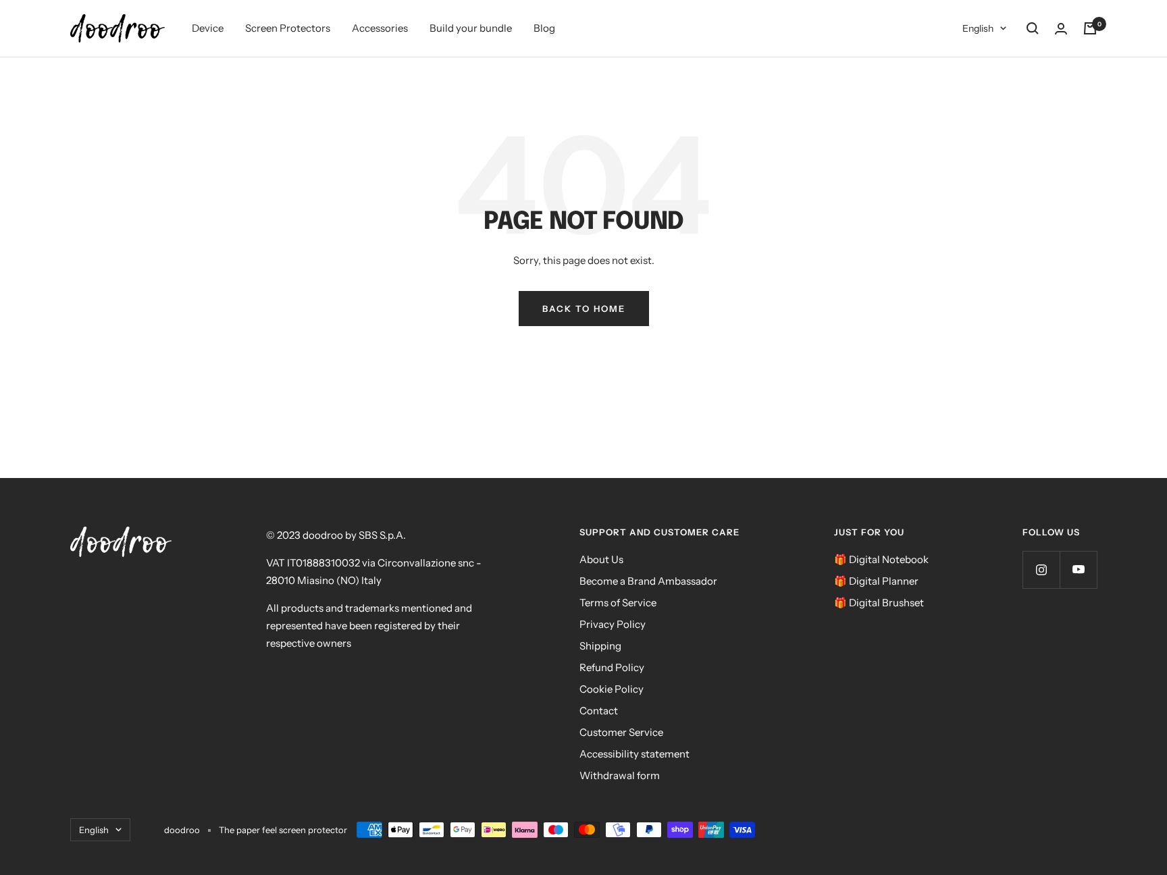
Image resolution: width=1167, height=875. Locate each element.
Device (208, 28)
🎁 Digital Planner (876, 581)
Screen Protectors (287, 28)
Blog (544, 28)
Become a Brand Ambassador (648, 581)
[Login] (1061, 28)
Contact (598, 710)
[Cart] (1090, 28)
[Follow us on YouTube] (1078, 569)
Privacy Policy (612, 624)
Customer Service (621, 732)
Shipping (600, 645)
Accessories (380, 28)
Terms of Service (617, 602)
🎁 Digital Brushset (879, 602)
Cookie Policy (611, 689)
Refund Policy (611, 667)
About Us (601, 559)
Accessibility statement (634, 753)
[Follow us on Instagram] (1041, 569)
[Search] (1033, 28)
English (977, 28)
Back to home (583, 308)
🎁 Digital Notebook (881, 559)
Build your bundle (471, 28)
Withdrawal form (619, 775)
